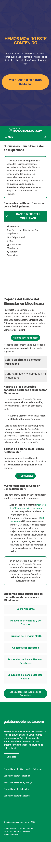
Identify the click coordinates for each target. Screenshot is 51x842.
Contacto (11, 756)
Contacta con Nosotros (25, 647)
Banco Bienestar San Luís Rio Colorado (22, 769)
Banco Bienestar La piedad (17, 795)
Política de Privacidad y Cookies (18, 828)
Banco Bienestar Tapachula (17, 775)
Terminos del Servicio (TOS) (25, 636)
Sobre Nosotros (25, 608)
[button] (45, 137)
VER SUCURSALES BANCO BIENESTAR (25, 82)
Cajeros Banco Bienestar (25, 337)
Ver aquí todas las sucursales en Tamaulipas (25, 693)
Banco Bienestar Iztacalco (16, 789)
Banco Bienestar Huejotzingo (18, 782)
